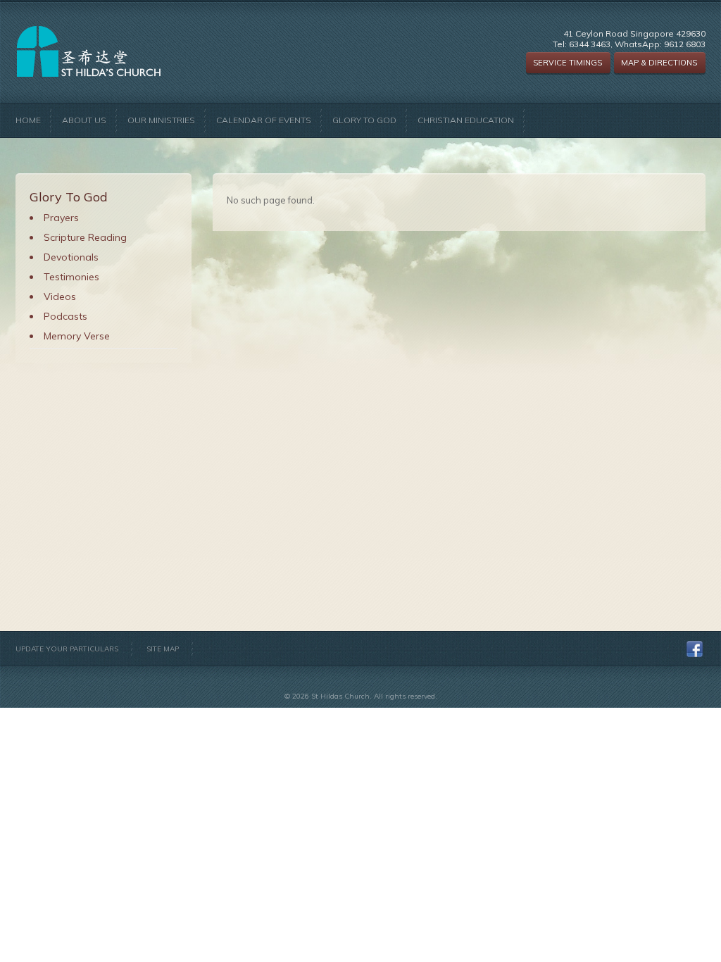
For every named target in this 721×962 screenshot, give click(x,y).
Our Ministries (161, 120)
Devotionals (71, 257)
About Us (84, 120)
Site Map (162, 649)
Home (28, 120)
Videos (60, 296)
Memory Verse (77, 336)
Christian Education (466, 120)
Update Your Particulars (66, 649)
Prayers (61, 217)
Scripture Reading (85, 237)
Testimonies (71, 276)
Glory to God (364, 120)
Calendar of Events (263, 120)
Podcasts (65, 316)
